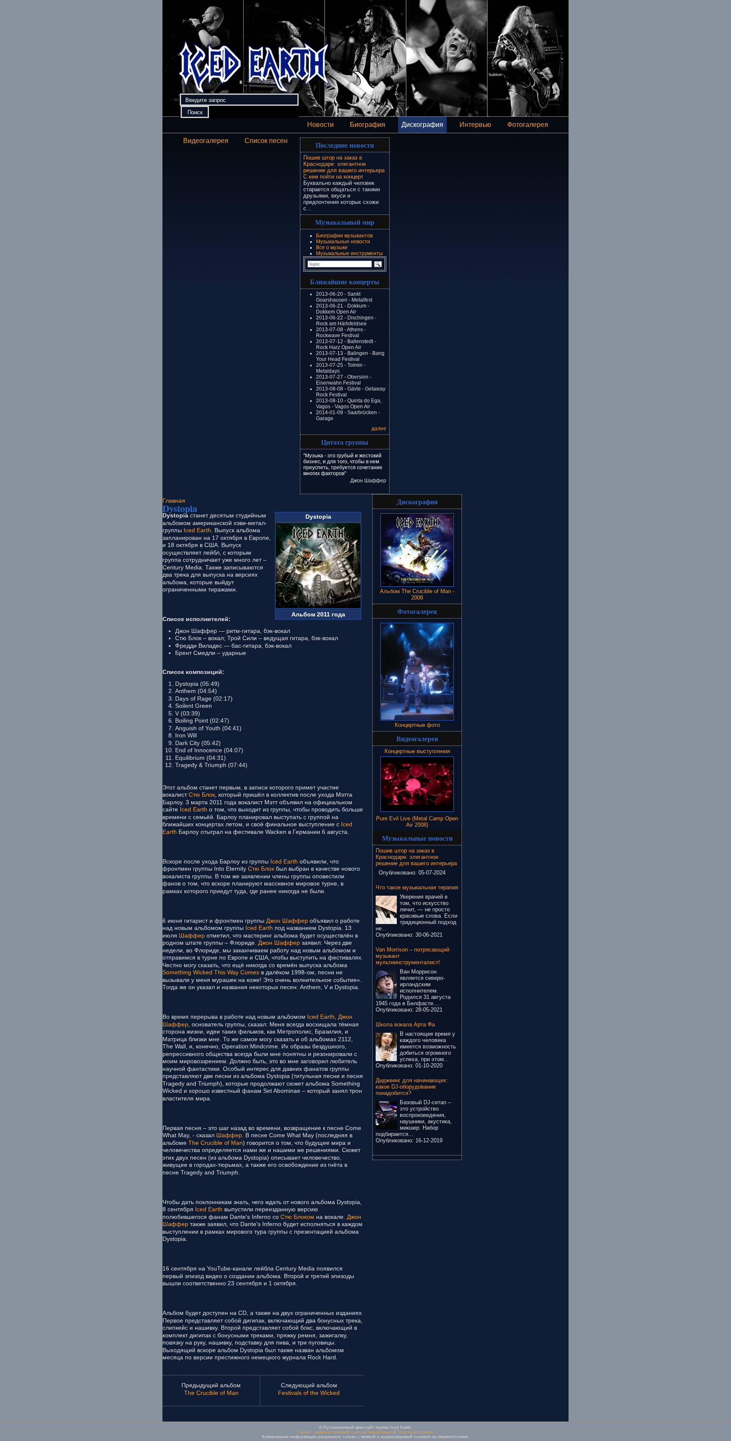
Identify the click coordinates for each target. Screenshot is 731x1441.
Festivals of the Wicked (309, 1392)
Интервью (475, 124)
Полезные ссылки (415, 1432)
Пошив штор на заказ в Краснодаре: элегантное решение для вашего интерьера (344, 163)
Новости (320, 124)
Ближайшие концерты (344, 281)
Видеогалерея (205, 140)
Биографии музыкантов (344, 236)
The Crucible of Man (215, 1142)
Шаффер (192, 935)
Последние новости (345, 145)
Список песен (266, 140)
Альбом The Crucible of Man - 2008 (417, 594)
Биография (367, 124)
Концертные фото (417, 725)
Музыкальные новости (343, 242)
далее (378, 429)
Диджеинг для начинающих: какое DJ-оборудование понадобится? (412, 1086)
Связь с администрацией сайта (330, 1432)
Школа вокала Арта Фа (405, 1024)
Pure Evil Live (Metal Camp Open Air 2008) (417, 821)
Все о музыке (332, 247)
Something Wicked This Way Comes (210, 972)
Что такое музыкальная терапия (417, 887)
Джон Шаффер (287, 920)
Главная (173, 500)
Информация (379, 1432)
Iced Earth (197, 530)
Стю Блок (202, 794)
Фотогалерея (527, 124)
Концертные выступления (417, 751)
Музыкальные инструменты (349, 253)
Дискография (422, 124)
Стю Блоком (297, 1216)
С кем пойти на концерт (333, 176)
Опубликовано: (398, 872)
